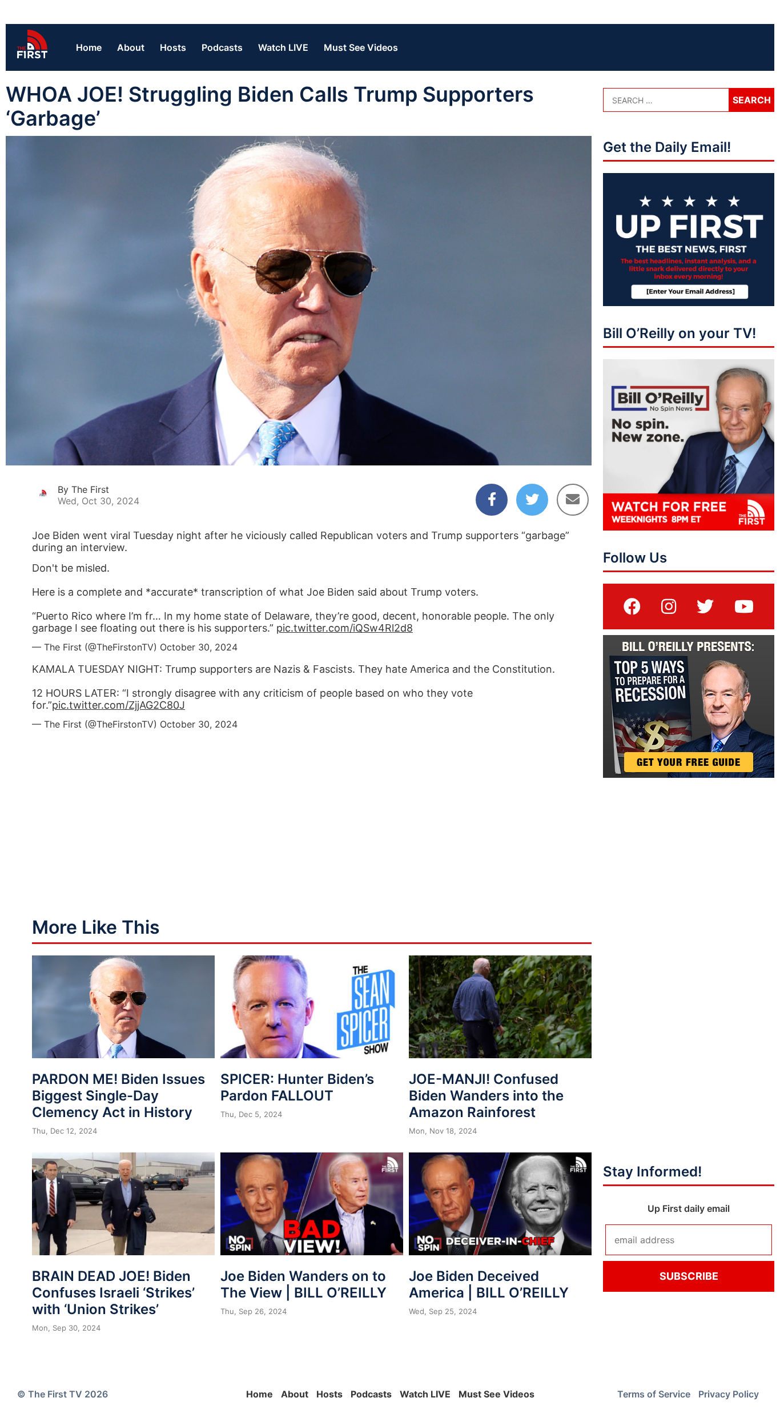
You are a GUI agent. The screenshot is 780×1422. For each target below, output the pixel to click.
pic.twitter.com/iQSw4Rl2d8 (344, 628)
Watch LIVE (283, 47)
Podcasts (222, 47)
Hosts (173, 47)
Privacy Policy (728, 1394)
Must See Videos (361, 47)
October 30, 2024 (199, 647)
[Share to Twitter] (532, 500)
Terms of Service (653, 1394)
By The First (83, 489)
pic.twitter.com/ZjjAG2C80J (118, 705)
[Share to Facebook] (492, 500)
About (130, 47)
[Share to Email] (573, 500)
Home (89, 47)
